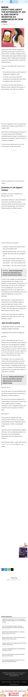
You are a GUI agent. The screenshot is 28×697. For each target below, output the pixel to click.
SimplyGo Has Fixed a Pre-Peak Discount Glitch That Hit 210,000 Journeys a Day (14, 644)
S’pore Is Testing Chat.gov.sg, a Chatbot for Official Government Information (13, 655)
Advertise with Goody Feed (7, 681)
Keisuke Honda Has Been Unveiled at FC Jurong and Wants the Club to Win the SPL (13, 632)
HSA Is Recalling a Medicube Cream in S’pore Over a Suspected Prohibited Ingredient (13, 661)
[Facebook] (2, 569)
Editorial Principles (16, 681)
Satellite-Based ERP (6, 444)
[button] (2, 2)
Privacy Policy (23, 681)
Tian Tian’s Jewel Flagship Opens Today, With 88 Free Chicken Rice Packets (13, 649)
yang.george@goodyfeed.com (15, 579)
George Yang (5, 24)
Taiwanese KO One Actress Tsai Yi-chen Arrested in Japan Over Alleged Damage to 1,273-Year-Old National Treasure (14, 621)
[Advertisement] (14, 108)
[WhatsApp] (9, 569)
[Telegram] (5, 569)
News (7, 7)
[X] (12, 569)
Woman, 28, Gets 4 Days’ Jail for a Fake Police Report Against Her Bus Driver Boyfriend (13, 638)
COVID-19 (3, 7)
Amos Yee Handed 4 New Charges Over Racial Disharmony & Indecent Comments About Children (13, 627)
